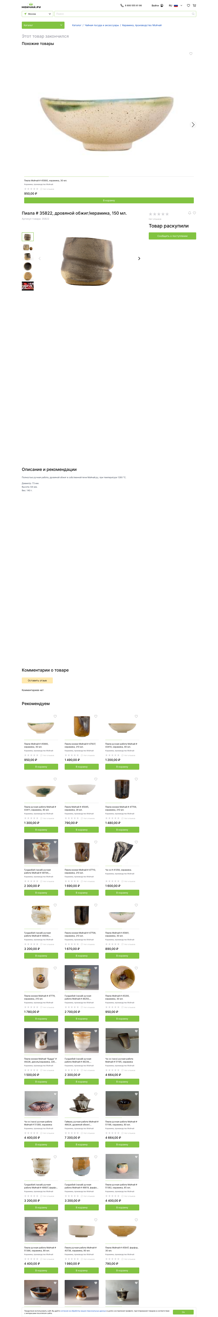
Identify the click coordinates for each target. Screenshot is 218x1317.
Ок (183, 1312)
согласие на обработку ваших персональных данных (83, 1311)
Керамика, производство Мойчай (38, 184)
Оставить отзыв (37, 680)
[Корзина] (194, 5)
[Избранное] (188, 5)
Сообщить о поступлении (172, 235)
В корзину (109, 200)
